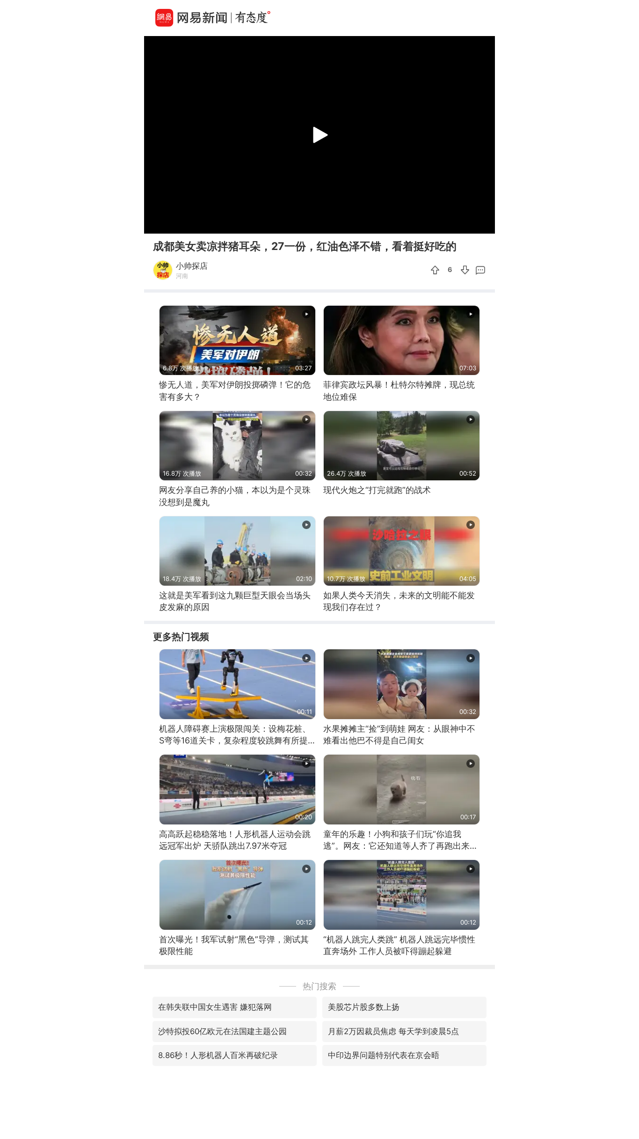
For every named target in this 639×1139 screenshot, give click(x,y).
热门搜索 (319, 986)
